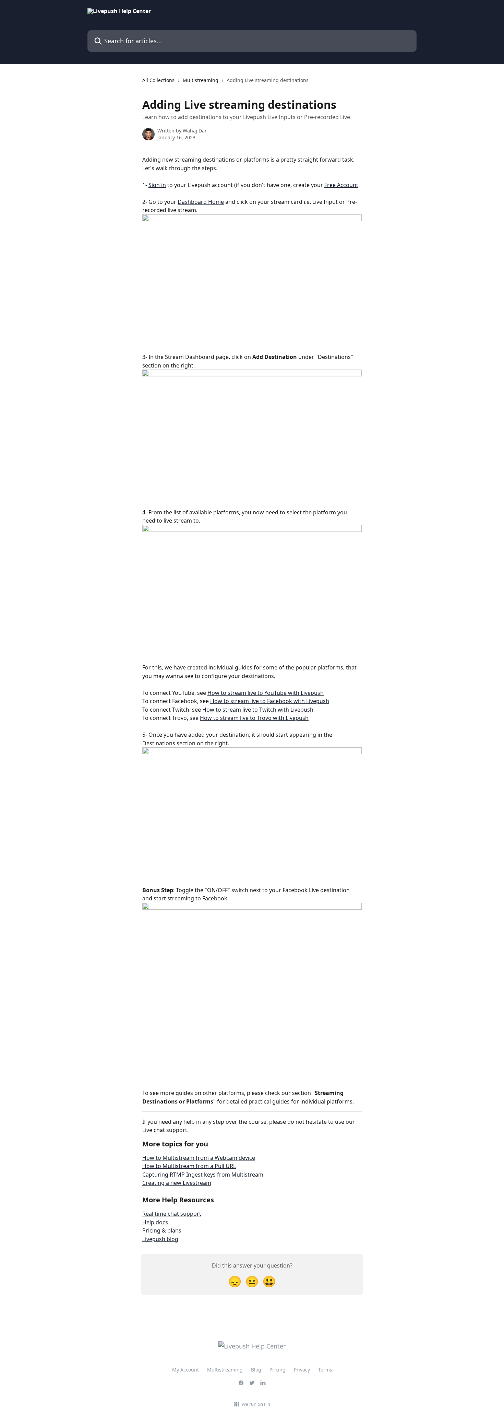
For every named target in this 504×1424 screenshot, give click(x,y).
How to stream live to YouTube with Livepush (265, 693)
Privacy (302, 1369)
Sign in (157, 185)
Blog (256, 1369)
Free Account (341, 185)
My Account (185, 1369)
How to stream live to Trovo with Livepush (254, 718)
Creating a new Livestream (176, 1183)
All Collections (158, 80)
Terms (325, 1369)
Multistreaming (200, 80)
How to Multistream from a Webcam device (198, 1158)
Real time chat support (171, 1213)
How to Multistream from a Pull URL (189, 1166)
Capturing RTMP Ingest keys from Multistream (202, 1174)
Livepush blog (160, 1239)
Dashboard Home (201, 202)
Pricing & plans (161, 1230)
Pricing (277, 1369)
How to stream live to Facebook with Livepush (269, 701)
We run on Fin (256, 1404)
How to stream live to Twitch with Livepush (257, 709)
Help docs (155, 1222)
